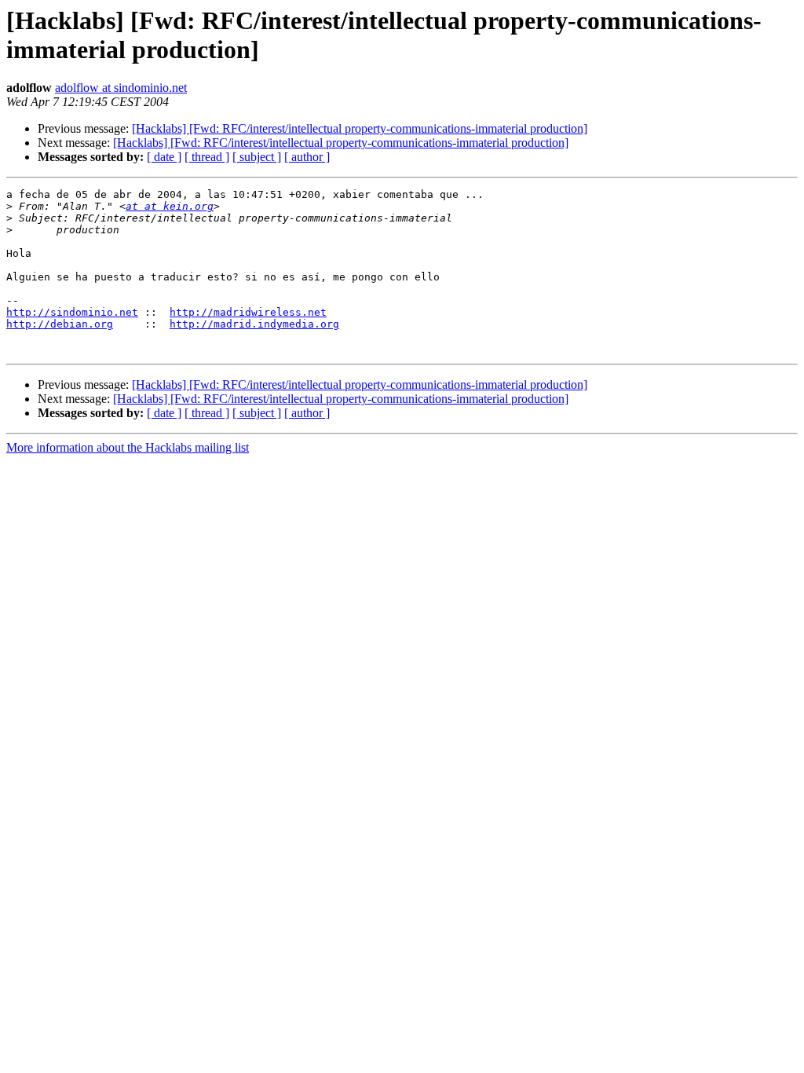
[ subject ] (256, 156)
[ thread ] (207, 156)
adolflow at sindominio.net (121, 87)
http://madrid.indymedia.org (254, 324)
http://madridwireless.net (248, 312)
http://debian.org (59, 324)
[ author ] (307, 156)
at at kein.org (170, 206)
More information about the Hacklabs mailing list (127, 447)
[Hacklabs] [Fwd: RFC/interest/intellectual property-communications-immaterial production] (359, 128)
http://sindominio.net (72, 312)
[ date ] (164, 156)
